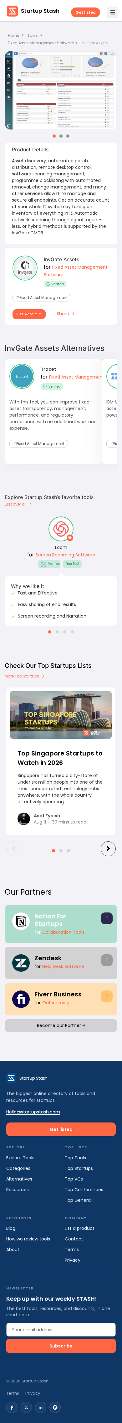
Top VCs (74, 1179)
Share (63, 314)
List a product (79, 1228)
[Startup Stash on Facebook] (12, 1407)
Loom (61, 547)
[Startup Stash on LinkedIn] (40, 1407)
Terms (72, 1249)
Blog (10, 1228)
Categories (18, 1168)
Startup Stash (40, 11)
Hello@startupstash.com (33, 1112)
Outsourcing (55, 1003)
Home (14, 35)
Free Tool (72, 563)
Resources (17, 1189)
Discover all (16, 504)
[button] (54, 136)
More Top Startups (22, 676)
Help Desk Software (63, 966)
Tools (33, 35)
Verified (58, 284)
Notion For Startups (50, 920)
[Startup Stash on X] (26, 1407)
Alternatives (19, 1179)
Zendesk (48, 958)
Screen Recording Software (65, 555)
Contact (74, 1239)
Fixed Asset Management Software (41, 43)
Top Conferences (84, 1189)
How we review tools (28, 1239)
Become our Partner (59, 1025)
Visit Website (27, 314)
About (12, 1249)
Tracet (48, 369)
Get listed (85, 12)
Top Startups (79, 1168)
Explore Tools (20, 1158)
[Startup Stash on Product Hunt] (55, 1407)
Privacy (72, 1260)
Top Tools (75, 1158)
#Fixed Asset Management (42, 297)
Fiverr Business (58, 994)
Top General (78, 1200)
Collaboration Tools (63, 932)
